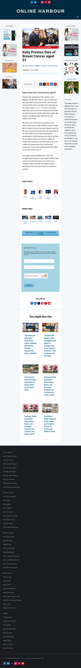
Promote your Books (9, 472)
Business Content (8, 492)
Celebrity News (52, 66)
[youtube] (49, 303)
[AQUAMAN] (40, 216)
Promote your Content (10, 468)
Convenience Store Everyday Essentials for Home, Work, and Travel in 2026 (30, 383)
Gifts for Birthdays (8, 548)
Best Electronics (8, 512)
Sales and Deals (8, 648)
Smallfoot (48, 221)
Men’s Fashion (7, 573)
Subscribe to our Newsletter (11, 487)
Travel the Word (8, 523)
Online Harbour (29, 66)
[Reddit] (48, 84)
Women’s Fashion (8, 533)
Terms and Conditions (31, 658)
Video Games (7, 585)
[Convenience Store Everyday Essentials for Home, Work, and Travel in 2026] (31, 369)
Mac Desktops (48, 197)
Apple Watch (40, 197)
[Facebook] (40, 84)
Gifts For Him (7, 577)
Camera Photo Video (9, 629)
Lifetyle (5, 613)
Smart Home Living (9, 520)
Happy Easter (7, 640)
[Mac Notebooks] (33, 189)
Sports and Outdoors (9, 588)
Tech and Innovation (9, 496)
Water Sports (7, 604)
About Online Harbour (10, 456)
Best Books (6, 500)
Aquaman (40, 221)
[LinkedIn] (51, 84)
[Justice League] (25, 216)
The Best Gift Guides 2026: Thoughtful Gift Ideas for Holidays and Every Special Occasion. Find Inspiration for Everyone (50, 345)
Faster (56, 221)
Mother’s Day (7, 544)
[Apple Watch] (40, 189)
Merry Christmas (8, 644)
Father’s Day (7, 581)
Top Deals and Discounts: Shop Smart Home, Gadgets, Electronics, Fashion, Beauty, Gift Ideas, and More (30, 344)
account (37, 108)
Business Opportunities (10, 475)
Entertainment (7, 617)
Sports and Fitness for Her (11, 560)
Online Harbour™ (11, 658)
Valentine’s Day (7, 540)
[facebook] (31, 303)
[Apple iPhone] (25, 189)
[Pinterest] (55, 84)
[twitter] (38, 303)
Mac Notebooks (33, 197)
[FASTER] (56, 216)
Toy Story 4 (33, 221)
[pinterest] (45, 303)
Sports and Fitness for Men (11, 596)
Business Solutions (9, 479)
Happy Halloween (8, 552)
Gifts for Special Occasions (11, 556)
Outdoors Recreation (9, 608)
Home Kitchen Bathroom (10, 527)
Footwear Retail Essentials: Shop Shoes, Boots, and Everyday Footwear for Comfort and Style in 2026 (50, 386)
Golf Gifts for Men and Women (12, 600)
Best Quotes (7, 504)
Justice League (25, 222)
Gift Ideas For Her (8, 537)
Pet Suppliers (7, 625)
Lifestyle (43, 66)
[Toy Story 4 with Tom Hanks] (33, 216)
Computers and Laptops (10, 516)
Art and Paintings (8, 636)
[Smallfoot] (48, 216)
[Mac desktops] (48, 189)
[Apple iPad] (56, 189)
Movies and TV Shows (9, 621)
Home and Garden (8, 592)
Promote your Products (10, 464)
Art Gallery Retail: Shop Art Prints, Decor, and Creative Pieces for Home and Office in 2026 (50, 424)
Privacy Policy (40, 658)
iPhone (25, 197)
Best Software (7, 508)
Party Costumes (7, 633)
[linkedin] (35, 303)
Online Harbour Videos (10, 483)
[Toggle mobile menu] (78, 17)
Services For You (8, 460)
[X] (44, 84)
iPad (56, 197)
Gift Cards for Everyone (10, 564)
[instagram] (42, 303)
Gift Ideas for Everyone (10, 568)
